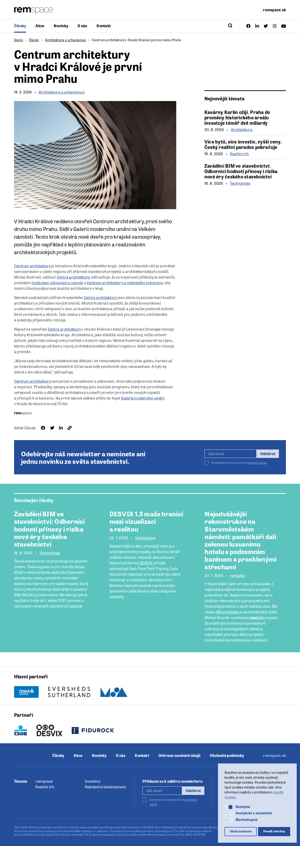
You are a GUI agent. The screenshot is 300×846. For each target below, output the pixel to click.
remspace (43, 781)
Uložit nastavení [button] (241, 831)
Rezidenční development (105, 786)
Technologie (240, 183)
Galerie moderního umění (143, 398)
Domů (18, 40)
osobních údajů (257, 463)
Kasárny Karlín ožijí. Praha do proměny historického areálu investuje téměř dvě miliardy (237, 117)
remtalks (237, 576)
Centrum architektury (118, 221)
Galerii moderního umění (102, 229)
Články (20, 25)
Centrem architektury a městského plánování (125, 282)
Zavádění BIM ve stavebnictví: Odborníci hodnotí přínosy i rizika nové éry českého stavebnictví (241, 171)
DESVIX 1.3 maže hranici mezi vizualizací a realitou (146, 521)
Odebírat (267, 453)
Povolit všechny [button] (274, 831)
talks (257, 617)
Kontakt (104, 25)
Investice (92, 781)
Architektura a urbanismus (65, 40)
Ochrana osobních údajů (179, 755)
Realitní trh (239, 154)
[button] (229, 807)
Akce (39, 25)
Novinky (61, 25)
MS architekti (227, 612)
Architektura (241, 130)
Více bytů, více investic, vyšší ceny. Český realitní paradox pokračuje (243, 144)
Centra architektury (73, 277)
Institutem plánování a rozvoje (57, 282)
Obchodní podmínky (227, 755)
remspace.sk (274, 9)
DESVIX (146, 563)
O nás (82, 25)
